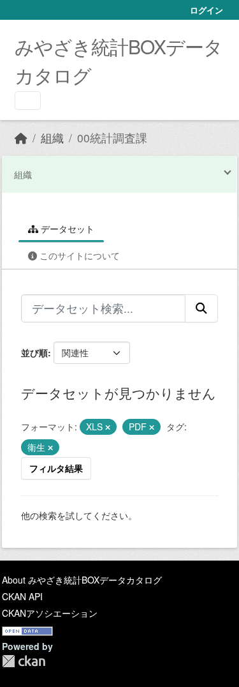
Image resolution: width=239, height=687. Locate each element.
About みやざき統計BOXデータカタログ (82, 579)
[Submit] (201, 308)
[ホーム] (21, 138)
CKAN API (22, 596)
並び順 (34, 352)
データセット (66, 228)
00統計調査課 (112, 138)
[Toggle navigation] (28, 100)
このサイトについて (78, 255)
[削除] (107, 427)
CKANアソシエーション (50, 613)
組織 (52, 138)
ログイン (206, 10)
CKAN (23, 661)
